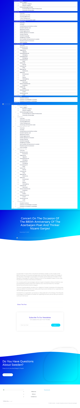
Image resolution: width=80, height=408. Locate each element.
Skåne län (22, 72)
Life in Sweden (23, 42)
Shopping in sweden (25, 37)
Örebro (24, 88)
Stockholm (25, 48)
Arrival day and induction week (27, 19)
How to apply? (23, 2)
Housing (22, 24)
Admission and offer (25, 15)
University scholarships (28, 10)
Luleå (23, 94)
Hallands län (23, 80)
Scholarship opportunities (26, 7)
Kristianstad (25, 74)
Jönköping (25, 58)
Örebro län (22, 86)
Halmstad (24, 82)
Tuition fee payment (25, 18)
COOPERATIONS (18, 96)
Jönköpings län (24, 56)
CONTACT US (17, 102)
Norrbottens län (24, 93)
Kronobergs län (24, 59)
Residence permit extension (27, 40)
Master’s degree (26, 5)
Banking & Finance (24, 29)
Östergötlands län (24, 53)
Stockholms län (24, 47)
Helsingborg (25, 79)
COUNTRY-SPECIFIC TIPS (20, 21)
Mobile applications (25, 31)
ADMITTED (16, 11)
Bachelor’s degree (27, 3)
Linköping (24, 55)
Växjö (23, 61)
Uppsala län (23, 50)
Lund (23, 75)
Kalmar (24, 64)
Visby (23, 67)
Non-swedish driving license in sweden (29, 39)
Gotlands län (23, 66)
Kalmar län (22, 63)
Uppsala (24, 51)
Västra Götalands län (25, 83)
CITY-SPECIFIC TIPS (18, 44)
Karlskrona (25, 70)
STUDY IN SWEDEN (22, 105)
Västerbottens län (24, 90)
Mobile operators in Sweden (27, 32)
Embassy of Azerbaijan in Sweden (28, 99)
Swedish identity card (25, 27)
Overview (22, 13)
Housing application (25, 16)
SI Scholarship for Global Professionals (32, 8)
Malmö (24, 77)
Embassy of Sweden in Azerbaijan (28, 101)
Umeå (24, 91)
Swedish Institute (24, 98)
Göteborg (24, 85)
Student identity (24, 34)
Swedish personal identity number (28, 26)
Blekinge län (23, 69)
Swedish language (24, 36)
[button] (45, 104)
